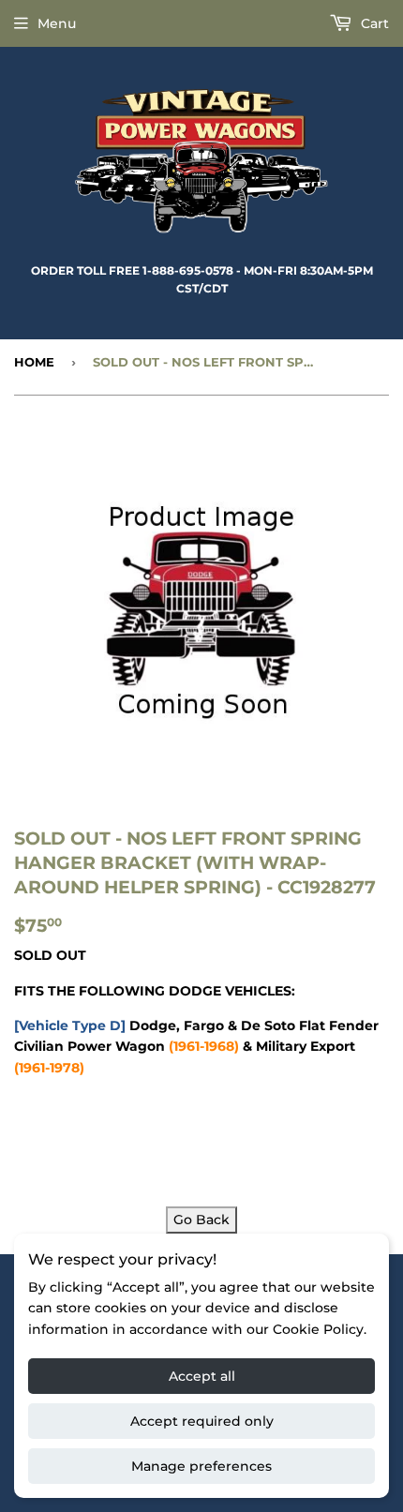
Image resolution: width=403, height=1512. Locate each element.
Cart (373, 23)
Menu (56, 23)
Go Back (201, 1219)
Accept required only (202, 1421)
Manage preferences (201, 1466)
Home (34, 361)
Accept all (202, 1376)
